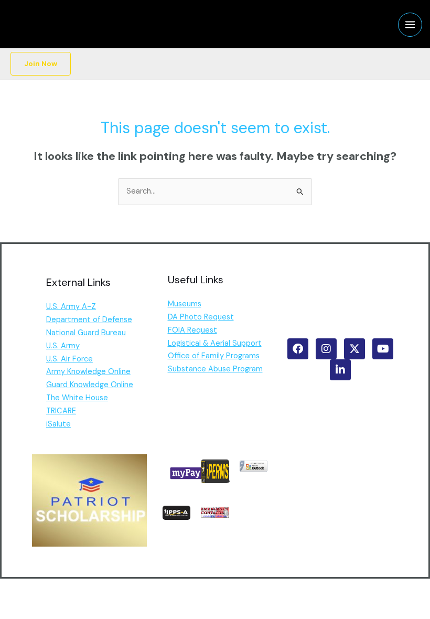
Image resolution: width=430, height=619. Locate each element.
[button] (40, 64)
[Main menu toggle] (410, 25)
